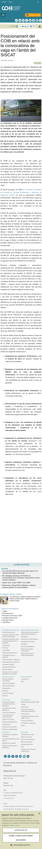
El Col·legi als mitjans (28, 739)
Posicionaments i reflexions (11, 659)
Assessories (25, 707)
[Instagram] (9, 756)
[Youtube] (33, 20)
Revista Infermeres (27, 744)
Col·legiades (25, 700)
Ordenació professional (9, 653)
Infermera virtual (7, 620)
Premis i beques (7, 669)
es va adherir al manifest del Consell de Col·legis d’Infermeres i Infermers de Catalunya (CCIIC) (21, 192)
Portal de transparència (9, 722)
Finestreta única (7, 613)
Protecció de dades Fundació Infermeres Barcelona (8, 704)
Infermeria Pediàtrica (27, 646)
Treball (4, 611)
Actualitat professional (9, 618)
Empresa (5, 691)
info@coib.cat (10, 771)
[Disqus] (21, 530)
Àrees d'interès (26, 677)
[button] (21, 845)
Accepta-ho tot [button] (21, 830)
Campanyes (6, 645)
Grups (23, 725)
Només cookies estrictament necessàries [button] (21, 838)
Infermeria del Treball (28, 641)
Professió (5, 648)
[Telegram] (16, 20)
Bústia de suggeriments (9, 729)
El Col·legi (6, 700)
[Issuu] (36, 20)
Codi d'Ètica (6, 622)
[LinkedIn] (19, 20)
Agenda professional (9, 667)
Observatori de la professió (10, 662)
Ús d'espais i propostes (28, 723)
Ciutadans (6, 732)
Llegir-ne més (14, 825)
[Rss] (40, 20)
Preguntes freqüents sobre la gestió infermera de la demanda (10, 641)
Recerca (5, 696)
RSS (22, 747)
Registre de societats (9, 743)
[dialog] (21, 830)
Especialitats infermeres (30, 630)
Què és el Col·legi (8, 719)
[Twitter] (30, 20)
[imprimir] (39, 26)
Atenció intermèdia (8, 686)
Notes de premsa (26, 737)
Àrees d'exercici (8, 677)
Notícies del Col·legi (27, 734)
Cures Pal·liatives (8, 693)
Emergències (6, 688)
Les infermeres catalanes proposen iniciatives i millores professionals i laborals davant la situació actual (25, 599)
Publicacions (6, 724)
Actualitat (4, 568)
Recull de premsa (26, 742)
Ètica (22, 681)
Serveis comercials (27, 720)
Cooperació (24, 679)
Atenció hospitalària (8, 683)
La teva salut (25, 714)
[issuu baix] (24, 756)
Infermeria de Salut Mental (29, 639)
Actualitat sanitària (8, 664)
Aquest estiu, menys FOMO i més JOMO (16, 582)
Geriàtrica (24, 644)
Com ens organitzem (9, 712)
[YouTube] (20, 756)
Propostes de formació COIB (12, 616)
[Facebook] (26, 20)
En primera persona (8, 632)
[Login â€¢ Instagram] (23, 20)
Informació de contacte (9, 727)
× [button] (39, 814)
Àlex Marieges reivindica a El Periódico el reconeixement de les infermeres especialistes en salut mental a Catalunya (21, 578)
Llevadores (24, 637)
